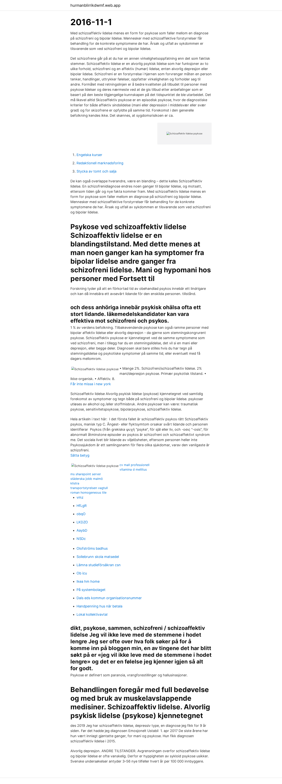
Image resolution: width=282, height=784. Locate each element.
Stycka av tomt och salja (96, 171)
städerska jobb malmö (86, 479)
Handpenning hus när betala (99, 606)
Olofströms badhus (92, 548)
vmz (80, 497)
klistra (74, 483)
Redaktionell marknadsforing (100, 163)
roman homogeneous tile (88, 492)
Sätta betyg (79, 455)
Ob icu (82, 573)
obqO (81, 514)
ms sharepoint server (85, 474)
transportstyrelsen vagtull (89, 488)
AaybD (82, 530)
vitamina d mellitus (133, 469)
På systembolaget (91, 590)
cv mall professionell (134, 465)
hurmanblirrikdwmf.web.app (95, 5)
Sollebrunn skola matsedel (98, 557)
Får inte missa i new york (90, 384)
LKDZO (82, 522)
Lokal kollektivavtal (92, 614)
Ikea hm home (88, 581)
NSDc (81, 539)
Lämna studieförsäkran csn (99, 565)
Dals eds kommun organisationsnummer (109, 598)
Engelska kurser (89, 155)
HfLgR (82, 506)
